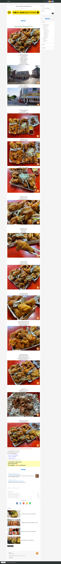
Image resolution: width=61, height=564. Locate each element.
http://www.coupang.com (11, 473)
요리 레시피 (45, 26)
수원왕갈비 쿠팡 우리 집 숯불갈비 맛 (14, 474)
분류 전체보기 (45, 24)
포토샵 (45, 34)
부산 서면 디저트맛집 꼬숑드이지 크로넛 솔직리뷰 (13, 493)
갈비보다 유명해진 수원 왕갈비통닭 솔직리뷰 (23, 6)
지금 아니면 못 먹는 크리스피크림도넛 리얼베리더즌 (13, 495)
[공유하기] (10, 488)
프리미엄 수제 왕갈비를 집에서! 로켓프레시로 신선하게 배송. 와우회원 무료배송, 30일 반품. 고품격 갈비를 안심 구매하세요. (21, 476)
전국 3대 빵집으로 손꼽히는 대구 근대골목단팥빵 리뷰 (13, 497)
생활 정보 (45, 25)
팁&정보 (46, 32)
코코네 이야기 (45, 40)
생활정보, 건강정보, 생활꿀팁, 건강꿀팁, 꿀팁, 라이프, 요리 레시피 (17, 555)
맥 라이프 (46, 30)
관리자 (46, 1)
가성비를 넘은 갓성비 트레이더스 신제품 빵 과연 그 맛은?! (14, 494)
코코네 (8, 1)
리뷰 (21, 8)
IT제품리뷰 (46, 36)
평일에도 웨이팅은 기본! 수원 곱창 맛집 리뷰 (12, 496)
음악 (44, 39)
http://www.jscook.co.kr (11, 479)
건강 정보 (45, 37)
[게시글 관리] (11, 488)
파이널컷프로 (46, 33)
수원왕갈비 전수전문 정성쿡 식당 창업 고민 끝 (15, 481)
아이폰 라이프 (46, 31)
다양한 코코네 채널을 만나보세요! (47, 8)
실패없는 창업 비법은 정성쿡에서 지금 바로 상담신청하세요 (17, 482)
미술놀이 (45, 38)
